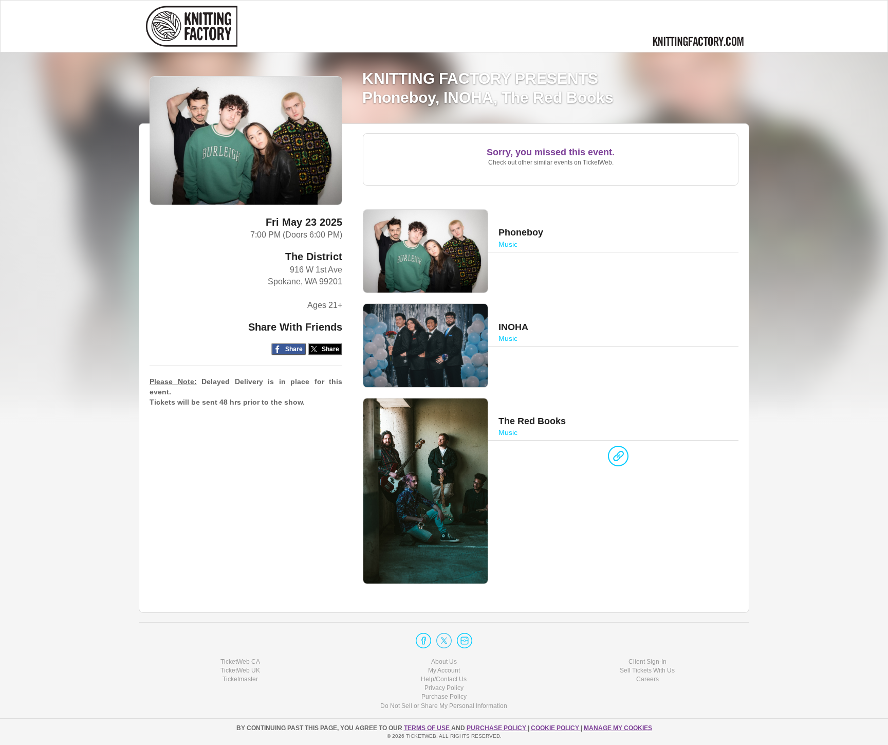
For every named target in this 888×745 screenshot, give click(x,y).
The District (313, 256)
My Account (444, 670)
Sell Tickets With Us (647, 670)
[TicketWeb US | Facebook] (423, 640)
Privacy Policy (444, 688)
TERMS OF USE (427, 728)
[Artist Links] (618, 458)
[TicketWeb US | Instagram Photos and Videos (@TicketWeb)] (464, 640)
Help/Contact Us (444, 679)
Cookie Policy (556, 728)
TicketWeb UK (240, 670)
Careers (647, 679)
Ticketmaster (240, 679)
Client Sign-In (647, 661)
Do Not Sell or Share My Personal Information (443, 706)
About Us (444, 661)
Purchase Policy (444, 696)
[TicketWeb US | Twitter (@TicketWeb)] (444, 640)
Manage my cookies (618, 728)
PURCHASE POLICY (497, 728)
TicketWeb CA (240, 661)
